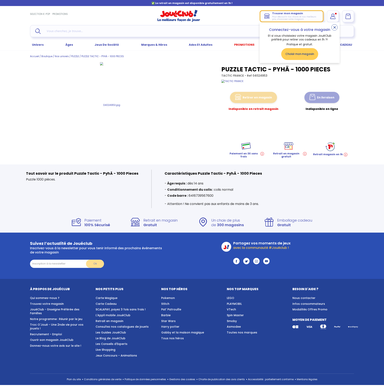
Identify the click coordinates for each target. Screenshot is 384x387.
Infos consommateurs (308, 304)
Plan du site (74, 379)
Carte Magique (106, 298)
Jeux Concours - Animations (116, 356)
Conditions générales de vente (102, 379)
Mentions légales (307, 379)
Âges (69, 45)
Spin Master (235, 315)
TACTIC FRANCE (233, 76)
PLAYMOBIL (234, 304)
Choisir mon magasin (299, 54)
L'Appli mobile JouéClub (113, 315)
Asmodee (234, 327)
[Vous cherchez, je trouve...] (38, 31)
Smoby (232, 321)
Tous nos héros (172, 338)
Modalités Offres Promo (309, 309)
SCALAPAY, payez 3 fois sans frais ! (121, 309)
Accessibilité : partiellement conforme (271, 379)
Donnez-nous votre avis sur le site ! (55, 346)
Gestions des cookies (182, 379)
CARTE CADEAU (341, 45)
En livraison (325, 97)
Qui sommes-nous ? (44, 298)
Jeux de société (107, 45)
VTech (231, 309)
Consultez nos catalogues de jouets (122, 327)
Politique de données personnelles (145, 379)
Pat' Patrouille (171, 309)
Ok (95, 263)
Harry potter (170, 327)
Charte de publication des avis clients (221, 379)
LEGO (230, 298)
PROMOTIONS (60, 14)
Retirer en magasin (257, 97)
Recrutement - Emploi (46, 334)
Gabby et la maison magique (182, 332)
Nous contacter (303, 298)
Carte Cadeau (106, 304)
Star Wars (168, 321)
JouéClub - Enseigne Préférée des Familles (54, 311)
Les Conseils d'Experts (111, 344)
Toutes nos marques (242, 332)
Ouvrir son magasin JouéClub (51, 340)
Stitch (165, 304)
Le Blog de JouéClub (110, 338)
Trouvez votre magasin (47, 304)
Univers (38, 45)
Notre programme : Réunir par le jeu (56, 319)
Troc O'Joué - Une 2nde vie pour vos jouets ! (56, 326)
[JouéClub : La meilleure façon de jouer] (178, 21)
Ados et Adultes (200, 45)
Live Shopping (105, 350)
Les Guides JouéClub (111, 332)
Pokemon (168, 298)
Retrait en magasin (109, 321)
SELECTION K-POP (40, 14)
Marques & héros (154, 45)
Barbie (166, 315)
